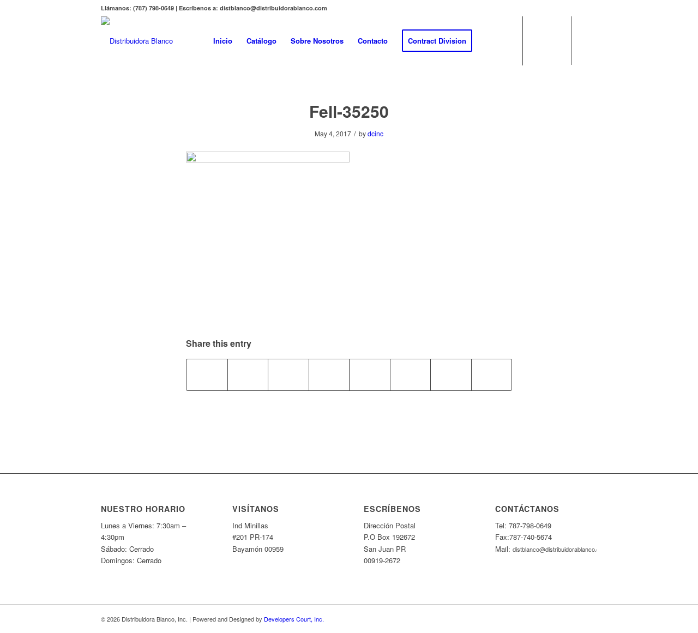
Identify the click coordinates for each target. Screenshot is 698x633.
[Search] (490, 40)
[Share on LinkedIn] (329, 374)
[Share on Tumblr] (370, 374)
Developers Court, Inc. (294, 618)
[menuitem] (222, 40)
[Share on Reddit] (451, 374)
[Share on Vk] (410, 374)
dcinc (375, 133)
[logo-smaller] (137, 40)
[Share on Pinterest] (288, 374)
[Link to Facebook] (589, 40)
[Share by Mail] (492, 374)
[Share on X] (248, 374)
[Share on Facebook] (206, 374)
